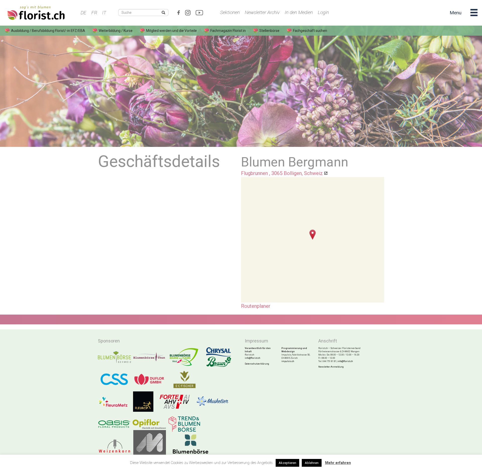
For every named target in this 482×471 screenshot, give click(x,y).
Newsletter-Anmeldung (331, 367)
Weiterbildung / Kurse (116, 31)
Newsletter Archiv (262, 12)
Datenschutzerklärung (257, 364)
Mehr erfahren (338, 462)
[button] (313, 234)
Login (323, 12)
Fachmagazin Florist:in (228, 31)
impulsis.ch (287, 361)
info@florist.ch (252, 358)
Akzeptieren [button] (287, 463)
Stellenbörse (269, 31)
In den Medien (299, 12)
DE (83, 13)
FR (94, 13)
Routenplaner (255, 306)
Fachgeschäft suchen (310, 31)
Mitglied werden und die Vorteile (171, 31)
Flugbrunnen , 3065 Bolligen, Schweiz (282, 173)
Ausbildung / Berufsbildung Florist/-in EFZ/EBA (48, 31)
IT (104, 13)
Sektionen (230, 12)
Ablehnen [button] (312, 463)
